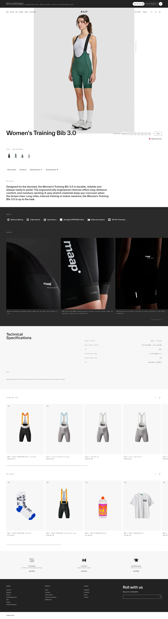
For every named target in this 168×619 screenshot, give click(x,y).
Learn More (32, 571)
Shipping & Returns (35, 169)
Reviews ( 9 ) (23, 169)
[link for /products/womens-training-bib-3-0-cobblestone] (22, 156)
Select (158, 133)
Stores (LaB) (32, 12)
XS (135, 133)
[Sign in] (156, 12)
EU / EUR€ (138, 12)
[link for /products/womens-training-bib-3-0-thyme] (16, 156)
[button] (25, 605)
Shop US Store (137, 3)
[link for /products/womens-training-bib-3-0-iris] (29, 156)
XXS (131, 133)
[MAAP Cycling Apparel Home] (84, 12)
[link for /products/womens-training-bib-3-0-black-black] (9, 156)
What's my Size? (11, 169)
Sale (16, 12)
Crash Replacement (51, 169)
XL (149, 133)
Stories (26, 12)
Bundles (21, 12)
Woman (12, 12)
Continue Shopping (151, 3)
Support (145, 12)
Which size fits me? (156, 138)
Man (7, 12)
